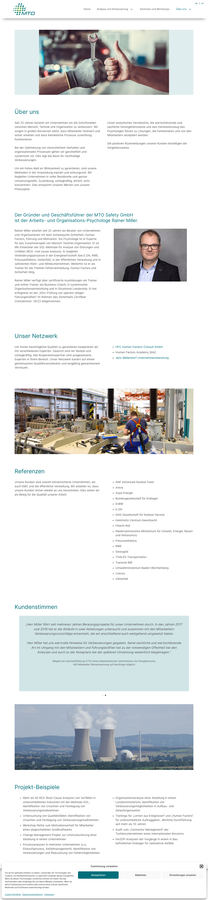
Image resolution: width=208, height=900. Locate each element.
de (196, 3)
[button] (201, 866)
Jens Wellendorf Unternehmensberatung (142, 357)
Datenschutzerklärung (32, 894)
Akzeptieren (98, 875)
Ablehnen (140, 875)
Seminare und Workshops (154, 9)
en (202, 3)
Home (87, 9)
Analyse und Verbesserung (112, 9)
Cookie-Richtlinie (13, 894)
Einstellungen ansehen (182, 875)
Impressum (49, 894)
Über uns (181, 9)
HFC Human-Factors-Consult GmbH (139, 347)
